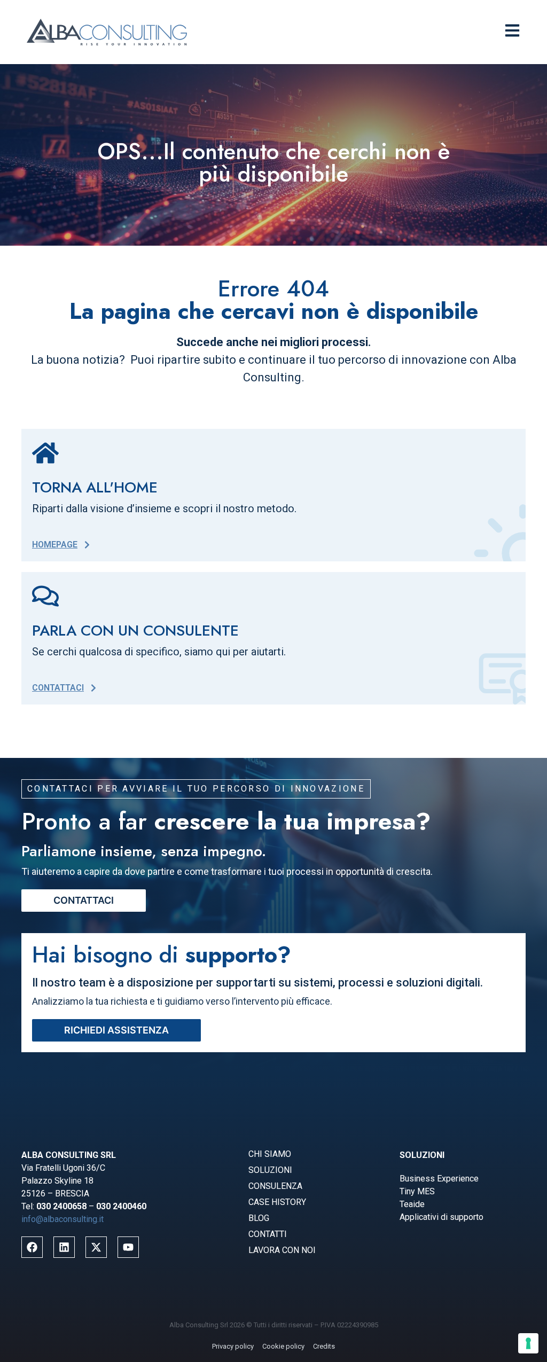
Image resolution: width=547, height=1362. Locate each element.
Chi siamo (269, 1154)
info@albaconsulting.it (62, 1219)
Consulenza (275, 1186)
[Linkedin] (64, 1247)
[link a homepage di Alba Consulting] (107, 32)
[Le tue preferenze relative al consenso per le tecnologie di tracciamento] (528, 1343)
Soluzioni (270, 1170)
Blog (258, 1218)
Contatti (267, 1234)
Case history (277, 1202)
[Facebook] (32, 1247)
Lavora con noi (282, 1250)
